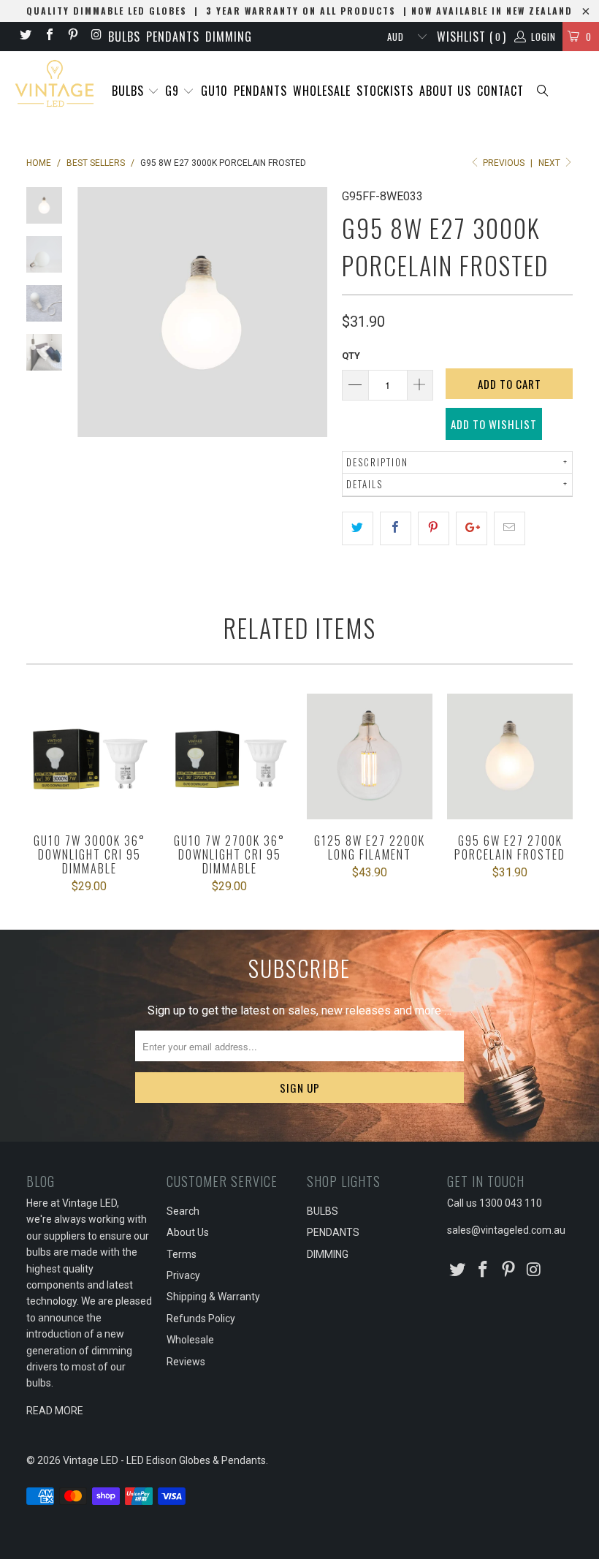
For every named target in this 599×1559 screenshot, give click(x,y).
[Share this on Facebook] (395, 528)
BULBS (124, 36)
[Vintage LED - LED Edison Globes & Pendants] (55, 84)
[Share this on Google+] (471, 528)
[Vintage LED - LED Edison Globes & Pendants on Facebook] (48, 36)
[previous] (91, 312)
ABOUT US (445, 90)
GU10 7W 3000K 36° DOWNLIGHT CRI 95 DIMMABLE (89, 756)
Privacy (183, 1275)
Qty (351, 355)
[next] (313, 312)
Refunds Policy (201, 1318)
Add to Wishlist (494, 424)
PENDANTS (172, 36)
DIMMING (228, 36)
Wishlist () (471, 36)
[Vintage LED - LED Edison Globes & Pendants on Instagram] (95, 36)
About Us (188, 1232)
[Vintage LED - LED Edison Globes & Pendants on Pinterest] (72, 36)
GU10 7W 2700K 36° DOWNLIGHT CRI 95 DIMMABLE (229, 756)
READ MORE (54, 1410)
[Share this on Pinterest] (433, 528)
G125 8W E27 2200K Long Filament (369, 756)
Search (183, 1211)
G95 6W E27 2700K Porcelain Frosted (510, 756)
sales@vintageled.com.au (506, 1230)
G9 (174, 90)
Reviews (186, 1362)
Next (550, 163)
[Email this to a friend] (509, 528)
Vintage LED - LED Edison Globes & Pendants (164, 1460)
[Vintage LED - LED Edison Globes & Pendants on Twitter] (24, 36)
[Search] (543, 91)
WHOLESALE (322, 90)
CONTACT (500, 90)
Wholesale (190, 1340)
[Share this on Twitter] (357, 528)
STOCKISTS (384, 90)
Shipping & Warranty (213, 1296)
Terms (182, 1254)
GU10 (214, 90)
